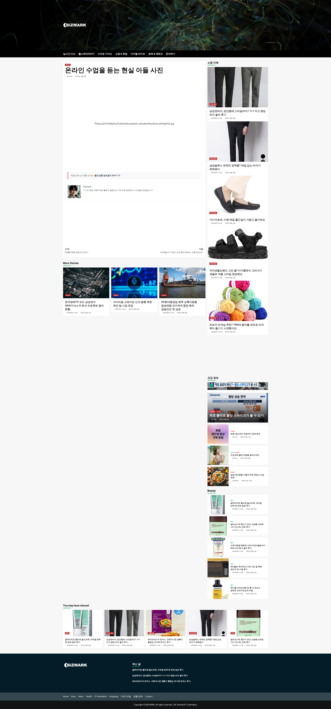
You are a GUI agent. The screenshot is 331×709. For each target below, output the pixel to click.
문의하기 (170, 53)
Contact (149, 696)
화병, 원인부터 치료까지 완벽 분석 (245, 434)
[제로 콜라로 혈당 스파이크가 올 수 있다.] (238, 402)
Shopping (113, 696)
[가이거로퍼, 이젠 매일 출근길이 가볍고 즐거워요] (238, 196)
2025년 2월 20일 (245, 458)
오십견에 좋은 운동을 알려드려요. (245, 455)
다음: (182, 251)
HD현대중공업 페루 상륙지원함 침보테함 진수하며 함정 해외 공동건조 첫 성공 (179, 305)
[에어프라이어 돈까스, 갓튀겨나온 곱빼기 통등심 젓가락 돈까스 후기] (165, 623)
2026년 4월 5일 (224, 419)
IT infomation (101, 696)
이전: (76, 251)
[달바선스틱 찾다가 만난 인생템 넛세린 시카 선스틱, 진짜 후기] (218, 526)
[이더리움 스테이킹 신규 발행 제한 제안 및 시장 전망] (134, 283)
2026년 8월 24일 (230, 118)
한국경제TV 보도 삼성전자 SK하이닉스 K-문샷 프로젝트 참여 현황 (84, 305)
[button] (266, 53)
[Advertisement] (199, 25)
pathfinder (235, 480)
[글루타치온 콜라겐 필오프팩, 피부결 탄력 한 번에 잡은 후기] (218, 504)
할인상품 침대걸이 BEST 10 (107, 176)
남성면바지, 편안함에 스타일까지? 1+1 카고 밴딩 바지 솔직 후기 (160, 676)
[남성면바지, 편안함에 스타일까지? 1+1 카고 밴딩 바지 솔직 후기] (238, 87)
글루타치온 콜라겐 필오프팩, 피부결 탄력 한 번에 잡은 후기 (157, 670)
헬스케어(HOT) (86, 53)
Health (89, 696)
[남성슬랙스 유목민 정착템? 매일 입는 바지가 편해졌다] (238, 141)
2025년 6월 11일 (245, 437)
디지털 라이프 (138, 53)
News (80, 696)
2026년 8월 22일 (230, 223)
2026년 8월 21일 (86, 313)
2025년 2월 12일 (246, 481)
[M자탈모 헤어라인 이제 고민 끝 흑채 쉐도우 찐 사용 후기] (218, 568)
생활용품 (151, 633)
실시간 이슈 (69, 53)
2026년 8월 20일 (134, 309)
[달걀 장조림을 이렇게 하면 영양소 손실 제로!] (218, 476)
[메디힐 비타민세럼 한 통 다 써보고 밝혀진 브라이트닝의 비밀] (218, 589)
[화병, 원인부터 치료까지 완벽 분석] (218, 434)
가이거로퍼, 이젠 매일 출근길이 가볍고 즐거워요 (237, 219)
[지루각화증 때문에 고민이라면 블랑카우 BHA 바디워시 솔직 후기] (218, 547)
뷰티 (232, 500)
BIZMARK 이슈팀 (72, 312)
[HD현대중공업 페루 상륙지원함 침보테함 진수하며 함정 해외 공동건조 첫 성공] (182, 283)
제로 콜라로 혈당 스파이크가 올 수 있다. (237, 415)
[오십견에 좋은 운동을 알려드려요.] (218, 455)
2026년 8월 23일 (230, 172)
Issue (68, 65)
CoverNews (191, 705)
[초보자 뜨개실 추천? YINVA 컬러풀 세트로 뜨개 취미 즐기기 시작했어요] (238, 301)
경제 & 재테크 (155, 53)
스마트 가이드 (105, 53)
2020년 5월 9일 (80, 76)
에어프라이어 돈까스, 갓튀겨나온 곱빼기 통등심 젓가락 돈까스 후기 (161, 681)
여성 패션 (213, 104)
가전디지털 (126, 696)
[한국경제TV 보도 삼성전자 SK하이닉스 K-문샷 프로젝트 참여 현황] (86, 283)
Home (66, 696)
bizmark (69, 76)
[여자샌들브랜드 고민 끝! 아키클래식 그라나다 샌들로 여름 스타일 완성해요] (238, 246)
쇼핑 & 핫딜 (121, 53)
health (212, 411)
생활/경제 (138, 696)
